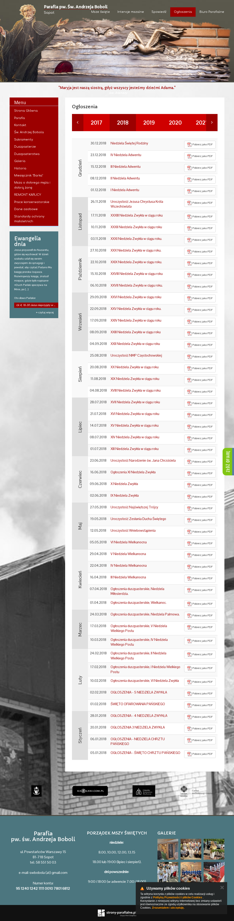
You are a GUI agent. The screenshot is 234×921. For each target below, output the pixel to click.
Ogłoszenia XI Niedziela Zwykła (133, 472)
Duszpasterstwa (27, 154)
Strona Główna (26, 110)
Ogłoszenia (183, 12)
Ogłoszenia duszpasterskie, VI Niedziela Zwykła (145, 680)
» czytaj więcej (45, 312)
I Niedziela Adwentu (125, 190)
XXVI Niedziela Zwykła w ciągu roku (136, 297)
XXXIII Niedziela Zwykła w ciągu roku (137, 215)
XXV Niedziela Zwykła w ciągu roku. (136, 308)
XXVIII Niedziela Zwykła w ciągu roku (137, 273)
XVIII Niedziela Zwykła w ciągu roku (136, 390)
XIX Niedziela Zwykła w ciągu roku (135, 379)
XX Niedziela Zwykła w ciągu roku (135, 367)
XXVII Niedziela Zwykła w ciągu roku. (137, 285)
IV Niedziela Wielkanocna (129, 565)
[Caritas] (144, 791)
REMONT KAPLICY (27, 194)
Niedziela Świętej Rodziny (129, 143)
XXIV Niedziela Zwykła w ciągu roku (136, 320)
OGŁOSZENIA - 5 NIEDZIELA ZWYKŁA (139, 692)
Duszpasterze (25, 146)
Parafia (19, 118)
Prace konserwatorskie (31, 202)
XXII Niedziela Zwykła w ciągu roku (135, 343)
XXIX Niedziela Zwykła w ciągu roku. (136, 262)
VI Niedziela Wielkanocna (129, 542)
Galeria (19, 161)
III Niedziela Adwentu (126, 166)
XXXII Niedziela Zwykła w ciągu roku (136, 227)
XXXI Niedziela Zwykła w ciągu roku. (136, 238)
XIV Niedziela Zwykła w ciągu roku (135, 437)
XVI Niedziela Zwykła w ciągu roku (135, 414)
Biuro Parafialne (211, 12)
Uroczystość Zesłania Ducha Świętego (138, 519)
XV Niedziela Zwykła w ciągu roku (135, 425)
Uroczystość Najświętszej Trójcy (134, 507)
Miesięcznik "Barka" (28, 175)
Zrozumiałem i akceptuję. (168, 907)
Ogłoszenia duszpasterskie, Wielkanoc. (138, 602)
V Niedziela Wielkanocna (128, 554)
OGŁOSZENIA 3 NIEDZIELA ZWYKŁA (138, 727)
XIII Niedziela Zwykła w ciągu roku (135, 449)
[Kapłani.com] (36, 791)
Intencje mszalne (130, 12)
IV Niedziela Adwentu (126, 155)
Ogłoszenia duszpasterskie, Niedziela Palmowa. (145, 614)
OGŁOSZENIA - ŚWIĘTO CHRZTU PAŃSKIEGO (145, 752)
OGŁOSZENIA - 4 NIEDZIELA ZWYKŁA (139, 715)
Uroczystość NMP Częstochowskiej (136, 355)
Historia (20, 168)
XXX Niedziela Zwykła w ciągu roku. (136, 250)
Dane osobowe (26, 209)
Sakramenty (23, 139)
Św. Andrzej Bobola (29, 132)
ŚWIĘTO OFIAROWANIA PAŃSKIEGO (138, 704)
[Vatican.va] (197, 791)
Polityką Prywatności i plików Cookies (177, 897)
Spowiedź (159, 12)
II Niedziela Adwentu (125, 178)
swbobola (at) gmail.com (48, 872)
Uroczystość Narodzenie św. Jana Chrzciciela (143, 460)
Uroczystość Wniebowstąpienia (133, 530)
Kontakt (20, 125)
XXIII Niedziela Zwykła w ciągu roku (136, 332)
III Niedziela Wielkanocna (128, 577)
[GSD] (90, 791)
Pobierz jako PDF (202, 144)
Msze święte (100, 12)
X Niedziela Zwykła (124, 484)
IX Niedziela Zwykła (125, 495)
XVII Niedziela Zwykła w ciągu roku (135, 402)
